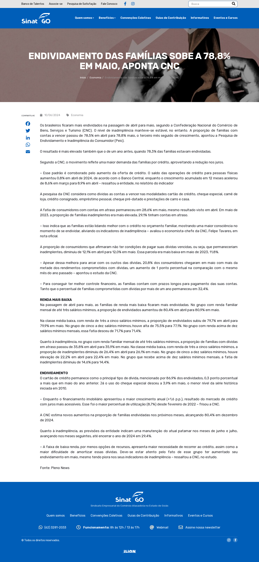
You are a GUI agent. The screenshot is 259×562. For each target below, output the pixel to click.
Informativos (200, 18)
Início (83, 77)
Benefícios (106, 18)
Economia (95, 77)
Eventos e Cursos (226, 18)
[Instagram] (133, 4)
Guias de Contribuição (171, 18)
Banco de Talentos (32, 3)
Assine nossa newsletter (202, 527)
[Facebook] (125, 4)
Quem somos (83, 18)
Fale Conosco (109, 3)
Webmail (162, 527)
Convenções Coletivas (135, 18)
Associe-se (56, 3)
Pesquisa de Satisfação (81, 3)
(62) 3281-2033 (55, 527)
